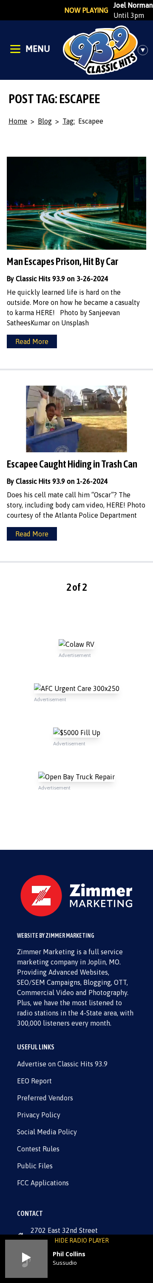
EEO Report (34, 1081)
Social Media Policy (47, 1132)
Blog (45, 121)
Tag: (68, 121)
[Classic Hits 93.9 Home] (100, 50)
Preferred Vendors (45, 1098)
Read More (31, 341)
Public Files (35, 1166)
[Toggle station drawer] (145, 50)
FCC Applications (43, 1183)
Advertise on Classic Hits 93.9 (62, 1064)
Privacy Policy (38, 1115)
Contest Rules (38, 1149)
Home (17, 121)
